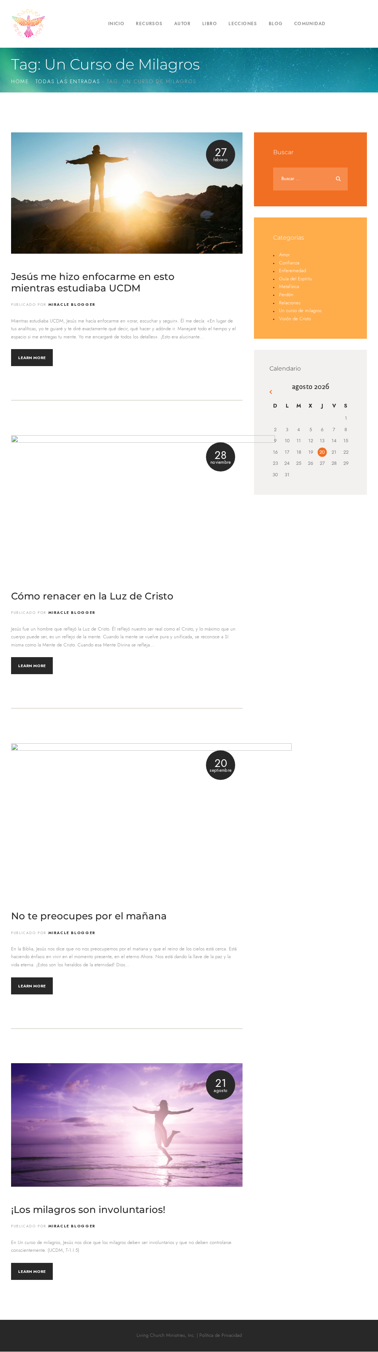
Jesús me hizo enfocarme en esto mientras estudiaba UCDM (93, 282)
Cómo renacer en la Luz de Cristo (92, 596)
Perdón (286, 295)
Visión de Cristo (295, 319)
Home (20, 81)
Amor (284, 255)
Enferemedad (292, 270)
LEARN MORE (32, 358)
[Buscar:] (310, 178)
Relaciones (289, 303)
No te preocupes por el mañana (89, 916)
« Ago (272, 392)
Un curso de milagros (300, 310)
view (127, 193)
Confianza (289, 263)
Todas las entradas (67, 81)
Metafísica (289, 286)
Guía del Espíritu (295, 279)
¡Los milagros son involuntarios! (88, 1210)
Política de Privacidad (220, 1335)
